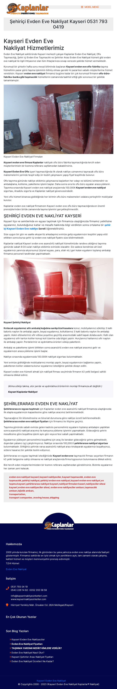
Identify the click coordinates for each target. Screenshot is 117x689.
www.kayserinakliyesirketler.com (28, 599)
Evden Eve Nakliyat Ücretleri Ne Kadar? (32, 661)
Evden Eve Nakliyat (16, 569)
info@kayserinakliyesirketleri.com (29, 595)
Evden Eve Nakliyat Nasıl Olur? (27, 652)
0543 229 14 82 (19, 590)
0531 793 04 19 (19, 586)
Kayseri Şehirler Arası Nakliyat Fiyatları (32, 656)
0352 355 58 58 (38, 590)
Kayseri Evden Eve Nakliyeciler (28, 639)
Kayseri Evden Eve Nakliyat (51, 680)
